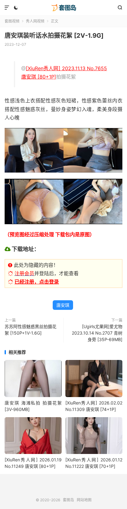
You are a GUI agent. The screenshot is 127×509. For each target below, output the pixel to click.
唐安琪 (62, 305)
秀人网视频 (35, 21)
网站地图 (84, 500)
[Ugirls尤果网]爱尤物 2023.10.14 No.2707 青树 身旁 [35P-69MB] (97, 333)
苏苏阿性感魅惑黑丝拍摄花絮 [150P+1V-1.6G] (30, 330)
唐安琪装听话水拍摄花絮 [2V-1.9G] (54, 35)
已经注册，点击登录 (36, 282)
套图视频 (12, 21)
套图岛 (63, 7)
